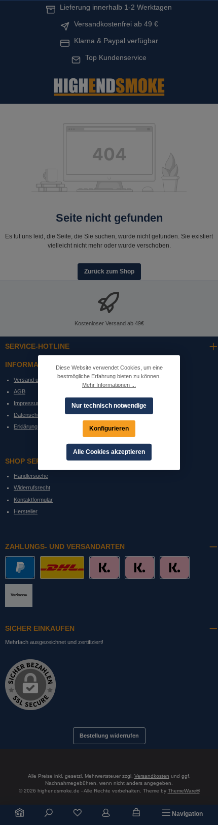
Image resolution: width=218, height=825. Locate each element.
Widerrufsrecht (32, 487)
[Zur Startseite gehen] (109, 86)
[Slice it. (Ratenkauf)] (104, 567)
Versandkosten (151, 776)
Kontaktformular (33, 500)
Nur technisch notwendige (109, 405)
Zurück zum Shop (109, 271)
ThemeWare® (184, 790)
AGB (19, 391)
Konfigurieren (109, 428)
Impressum (28, 403)
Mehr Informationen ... (109, 384)
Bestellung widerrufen (109, 735)
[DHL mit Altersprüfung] (62, 567)
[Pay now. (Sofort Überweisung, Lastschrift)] (140, 567)
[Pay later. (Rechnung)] (175, 567)
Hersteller (26, 511)
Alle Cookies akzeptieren (109, 451)
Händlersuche (31, 476)
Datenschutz (29, 415)
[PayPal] (20, 567)
